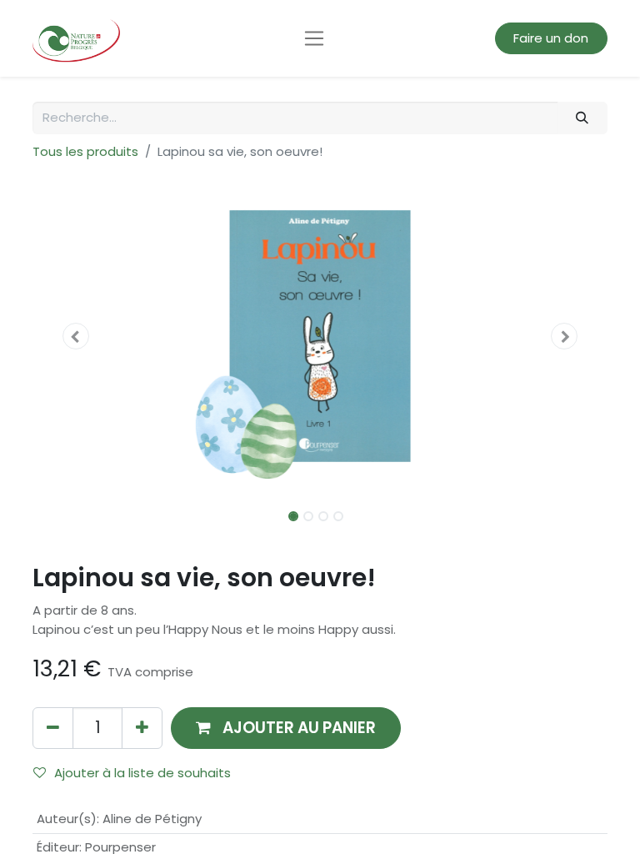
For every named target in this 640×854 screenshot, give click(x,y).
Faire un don (550, 38)
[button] (75, 336)
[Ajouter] (142, 727)
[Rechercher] (583, 118)
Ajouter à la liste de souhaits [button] (142, 772)
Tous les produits (85, 151)
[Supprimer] (52, 727)
